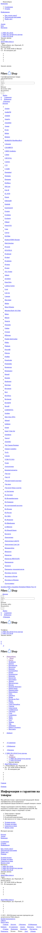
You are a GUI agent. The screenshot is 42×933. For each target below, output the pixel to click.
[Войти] (2, 639)
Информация (5, 845)
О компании (9, 7)
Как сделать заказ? (11, 15)
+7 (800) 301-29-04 (7, 33)
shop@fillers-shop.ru (7, 41)
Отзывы (7, 9)
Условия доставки (11, 824)
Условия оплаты (10, 822)
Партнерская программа (13, 17)
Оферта (3, 920)
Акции (3, 836)
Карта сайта (5, 922)
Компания (4, 838)
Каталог (3, 834)
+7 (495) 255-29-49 (7, 36)
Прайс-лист (8, 19)
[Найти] (2, 92)
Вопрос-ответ (9, 827)
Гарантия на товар (11, 826)
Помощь (3, 854)
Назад (11, 658)
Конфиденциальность (8, 919)
